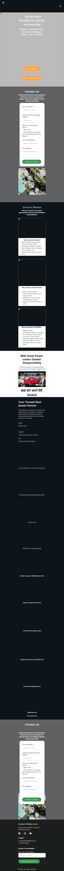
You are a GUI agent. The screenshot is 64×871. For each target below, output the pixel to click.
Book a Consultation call (32, 78)
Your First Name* (27, 106)
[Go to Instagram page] (25, 833)
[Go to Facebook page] (19, 833)
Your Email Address (28, 140)
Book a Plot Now (32, 69)
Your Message (26, 148)
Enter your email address (26, 852)
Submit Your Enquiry (31, 162)
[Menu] (60, 6)
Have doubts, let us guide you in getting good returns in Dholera (31, 134)
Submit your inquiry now (29, 861)
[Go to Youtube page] (31, 833)
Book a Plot (27, 130)
